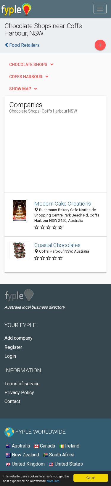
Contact (12, 401)
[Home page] (16, 8)
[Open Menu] (100, 9)
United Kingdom (28, 464)
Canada (47, 446)
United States (68, 464)
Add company (18, 338)
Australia (20, 446)
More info (53, 481)
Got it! (90, 477)
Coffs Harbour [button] (25, 76)
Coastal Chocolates (57, 245)
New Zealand (25, 455)
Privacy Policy (19, 392)
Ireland (71, 446)
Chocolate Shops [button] (28, 64)
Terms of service (22, 383)
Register (13, 347)
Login (10, 356)
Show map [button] (20, 88)
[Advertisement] (53, 155)
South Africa (61, 455)
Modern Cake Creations (62, 204)
